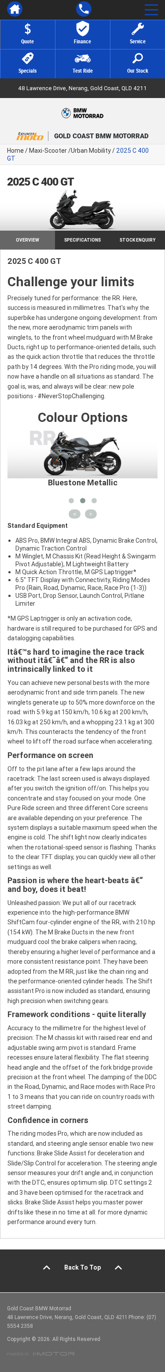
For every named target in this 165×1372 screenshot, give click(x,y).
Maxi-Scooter (48, 150)
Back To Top (82, 1267)
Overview (27, 240)
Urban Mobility (91, 150)
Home (15, 150)
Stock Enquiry (137, 240)
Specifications (82, 240)
